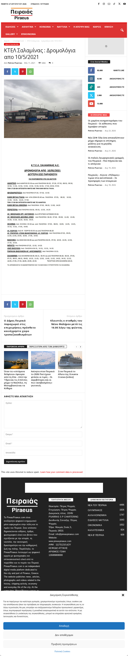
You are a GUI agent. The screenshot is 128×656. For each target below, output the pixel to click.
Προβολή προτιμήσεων (64, 644)
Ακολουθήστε (117, 78)
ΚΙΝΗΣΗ (108, 26)
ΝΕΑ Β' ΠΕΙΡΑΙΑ (96, 535)
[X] (119, 4)
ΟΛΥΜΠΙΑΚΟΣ (95, 510)
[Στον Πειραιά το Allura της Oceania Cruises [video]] (70, 360)
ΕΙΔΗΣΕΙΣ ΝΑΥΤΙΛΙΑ (98, 520)
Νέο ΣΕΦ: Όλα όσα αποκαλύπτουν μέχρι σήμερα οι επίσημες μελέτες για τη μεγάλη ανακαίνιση (106, 142)
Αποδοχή (64, 625)
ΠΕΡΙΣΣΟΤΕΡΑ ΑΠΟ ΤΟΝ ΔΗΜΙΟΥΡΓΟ (46, 346)
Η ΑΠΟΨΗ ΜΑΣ (82, 26)
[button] (123, 595)
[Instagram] (104, 4)
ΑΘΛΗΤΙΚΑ (27, 26)
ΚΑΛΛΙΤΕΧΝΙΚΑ (96, 530)
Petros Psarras (15, 63)
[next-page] (80, 346)
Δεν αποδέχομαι (64, 635)
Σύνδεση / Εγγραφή (40, 4)
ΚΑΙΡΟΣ (97, 26)
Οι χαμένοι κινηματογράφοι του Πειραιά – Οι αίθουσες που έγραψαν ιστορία (105, 123)
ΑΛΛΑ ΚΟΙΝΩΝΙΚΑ (97, 515)
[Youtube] (124, 4)
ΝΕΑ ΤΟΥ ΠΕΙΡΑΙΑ (97, 505)
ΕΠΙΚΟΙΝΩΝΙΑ (28, 34)
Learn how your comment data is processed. (61, 472)
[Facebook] (99, 4)
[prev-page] (76, 346)
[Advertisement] (85, 14)
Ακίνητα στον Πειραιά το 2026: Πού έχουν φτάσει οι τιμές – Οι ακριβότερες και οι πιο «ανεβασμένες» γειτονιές (42, 378)
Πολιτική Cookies (62, 651)
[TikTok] (114, 4)
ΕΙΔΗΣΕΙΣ (11, 26)
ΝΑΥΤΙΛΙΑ (62, 26)
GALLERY (10, 34)
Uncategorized (18, 41)
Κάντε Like (119, 70)
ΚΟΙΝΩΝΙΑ (45, 26)
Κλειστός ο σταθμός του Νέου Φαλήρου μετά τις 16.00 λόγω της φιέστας (66, 324)
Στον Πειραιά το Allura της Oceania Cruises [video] (68, 374)
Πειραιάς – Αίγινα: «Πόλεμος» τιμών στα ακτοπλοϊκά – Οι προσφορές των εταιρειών (104, 177)
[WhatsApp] (30, 71)
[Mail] (109, 4)
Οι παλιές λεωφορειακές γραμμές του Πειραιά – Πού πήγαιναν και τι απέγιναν (106, 160)
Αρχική (7, 41)
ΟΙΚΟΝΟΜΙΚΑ (95, 525)
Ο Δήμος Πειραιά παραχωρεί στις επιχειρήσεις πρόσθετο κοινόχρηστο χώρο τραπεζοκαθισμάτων (20, 327)
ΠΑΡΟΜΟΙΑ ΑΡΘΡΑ (15, 346)
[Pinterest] (22, 71)
